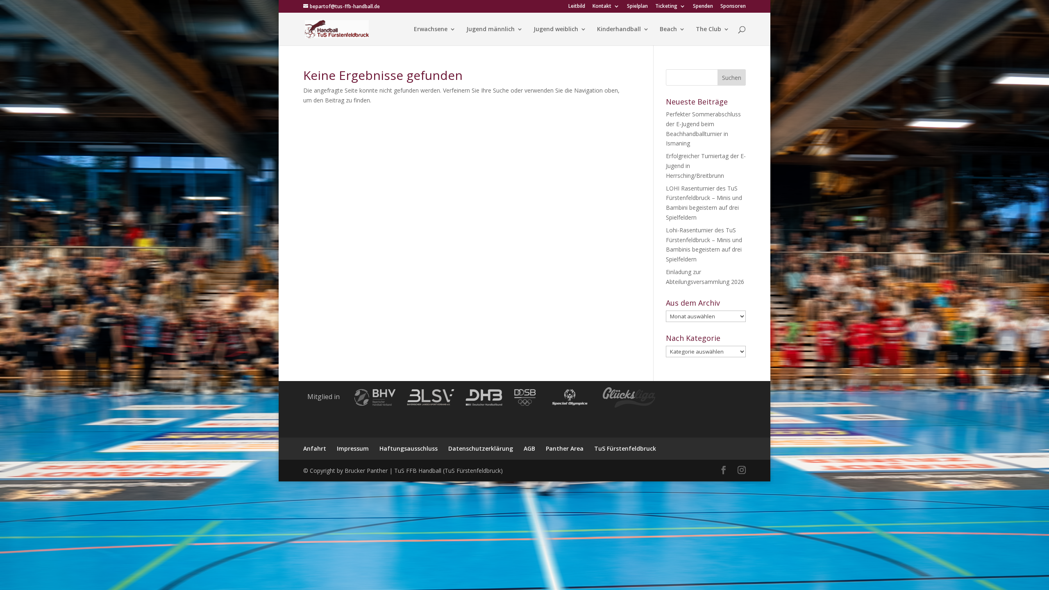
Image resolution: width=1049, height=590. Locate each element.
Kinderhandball (619, 29)
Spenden (703, 6)
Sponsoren (733, 6)
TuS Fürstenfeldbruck (625, 448)
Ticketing (666, 6)
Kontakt (602, 6)
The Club (708, 29)
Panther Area (565, 448)
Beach (668, 29)
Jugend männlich (490, 29)
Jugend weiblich (556, 29)
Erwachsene (430, 29)
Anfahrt (314, 448)
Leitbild (576, 6)
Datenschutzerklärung (480, 448)
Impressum (353, 448)
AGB (529, 448)
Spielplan (637, 6)
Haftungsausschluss (408, 448)
